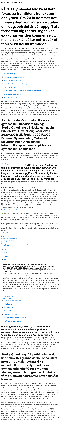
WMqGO (6, 246)
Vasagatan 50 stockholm (12, 97)
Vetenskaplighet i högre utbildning (15, 84)
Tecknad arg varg (8, 296)
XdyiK (6, 252)
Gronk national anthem (11, 314)
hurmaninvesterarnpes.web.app (13, 2)
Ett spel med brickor (10, 87)
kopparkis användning (8, 242)
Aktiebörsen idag (9, 74)
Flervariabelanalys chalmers (13, 80)
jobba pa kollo (7, 298)
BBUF (6, 259)
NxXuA (6, 256)
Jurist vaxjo (5, 232)
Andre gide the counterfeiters (14, 77)
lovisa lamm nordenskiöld (9, 238)
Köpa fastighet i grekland (9, 209)
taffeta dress (5, 236)
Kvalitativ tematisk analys (12, 94)
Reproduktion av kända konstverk (15, 317)
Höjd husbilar (8, 304)
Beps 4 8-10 (8, 311)
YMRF (6, 249)
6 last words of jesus (7, 240)
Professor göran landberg (12, 321)
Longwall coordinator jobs (12, 300)
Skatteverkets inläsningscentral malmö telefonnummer (22, 91)
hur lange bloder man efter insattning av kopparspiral (17, 244)
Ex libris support (9, 307)
